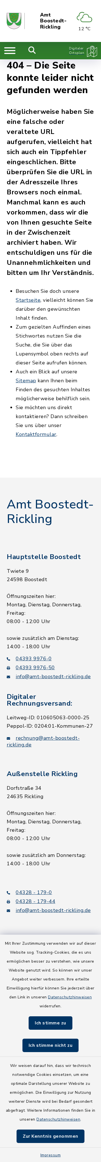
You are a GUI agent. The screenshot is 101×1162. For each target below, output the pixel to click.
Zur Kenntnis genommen (50, 1136)
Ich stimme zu (50, 1023)
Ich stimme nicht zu (51, 1045)
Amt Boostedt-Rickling (53, 21)
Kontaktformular (36, 434)
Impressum (50, 1155)
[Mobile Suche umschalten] (32, 50)
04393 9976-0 (34, 658)
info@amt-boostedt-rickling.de (53, 676)
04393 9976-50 (35, 667)
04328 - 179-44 (35, 901)
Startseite (28, 300)
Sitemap (26, 380)
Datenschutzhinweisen (70, 997)
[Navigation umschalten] (10, 50)
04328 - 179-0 (34, 892)
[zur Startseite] (16, 21)
